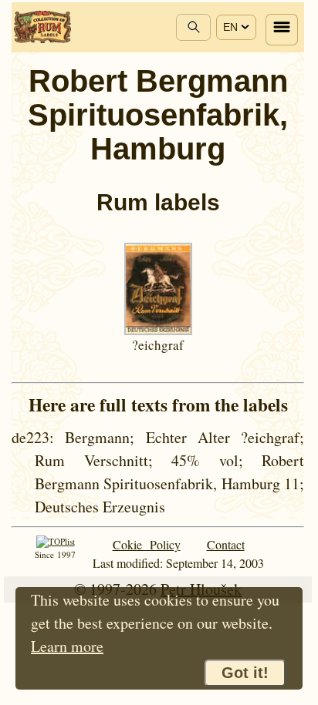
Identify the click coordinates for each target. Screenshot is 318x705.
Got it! (245, 672)
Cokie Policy (147, 544)
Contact (226, 544)
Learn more (67, 646)
